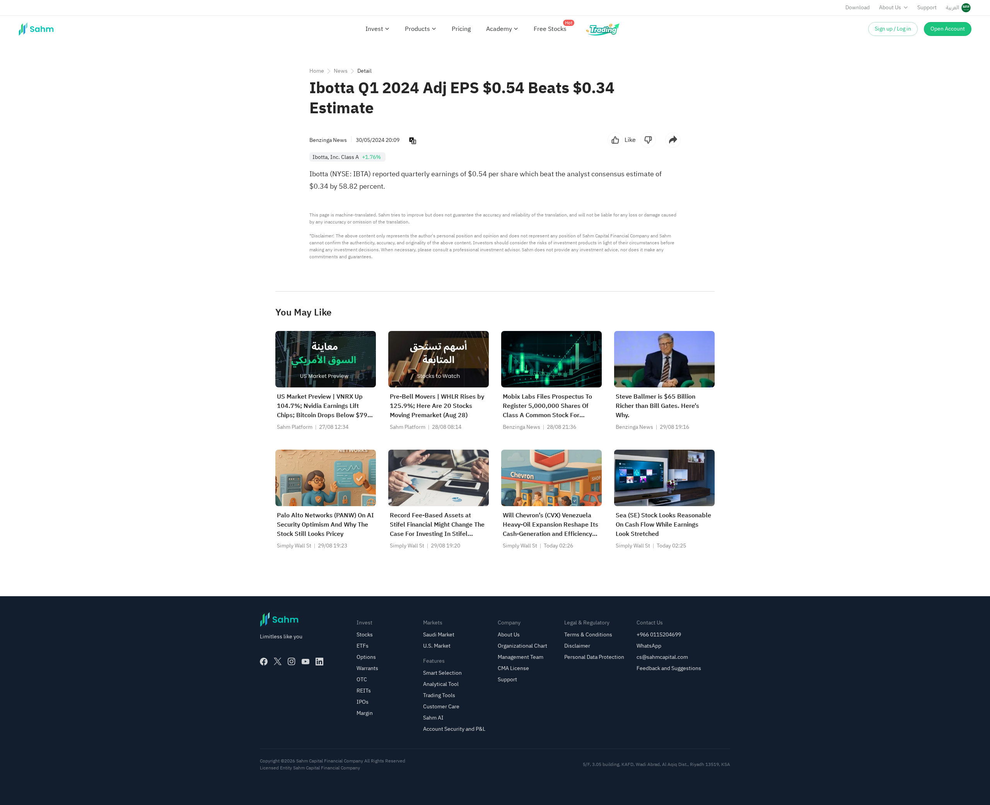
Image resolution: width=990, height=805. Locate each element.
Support (927, 7)
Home (316, 71)
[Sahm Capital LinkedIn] (319, 661)
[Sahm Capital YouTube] (305, 661)
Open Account (947, 29)
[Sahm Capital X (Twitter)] (278, 661)
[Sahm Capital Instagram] (291, 661)
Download (857, 7)
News (341, 71)
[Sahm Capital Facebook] (264, 661)
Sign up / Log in (893, 29)
